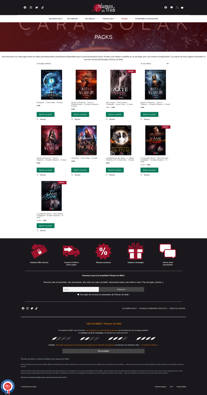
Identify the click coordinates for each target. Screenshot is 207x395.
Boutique (125, 19)
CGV (171, 387)
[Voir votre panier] (182, 7)
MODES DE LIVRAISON (177, 308)
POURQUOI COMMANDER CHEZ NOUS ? (153, 308)
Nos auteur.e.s (90, 19)
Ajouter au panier (45, 114)
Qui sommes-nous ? (56, 19)
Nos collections (72, 19)
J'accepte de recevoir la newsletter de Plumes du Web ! (104, 294)
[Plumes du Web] (103, 7)
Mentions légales (160, 387)
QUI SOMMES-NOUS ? (129, 308)
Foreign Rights (181, 387)
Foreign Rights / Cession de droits (146, 19)
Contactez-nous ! (108, 19)
